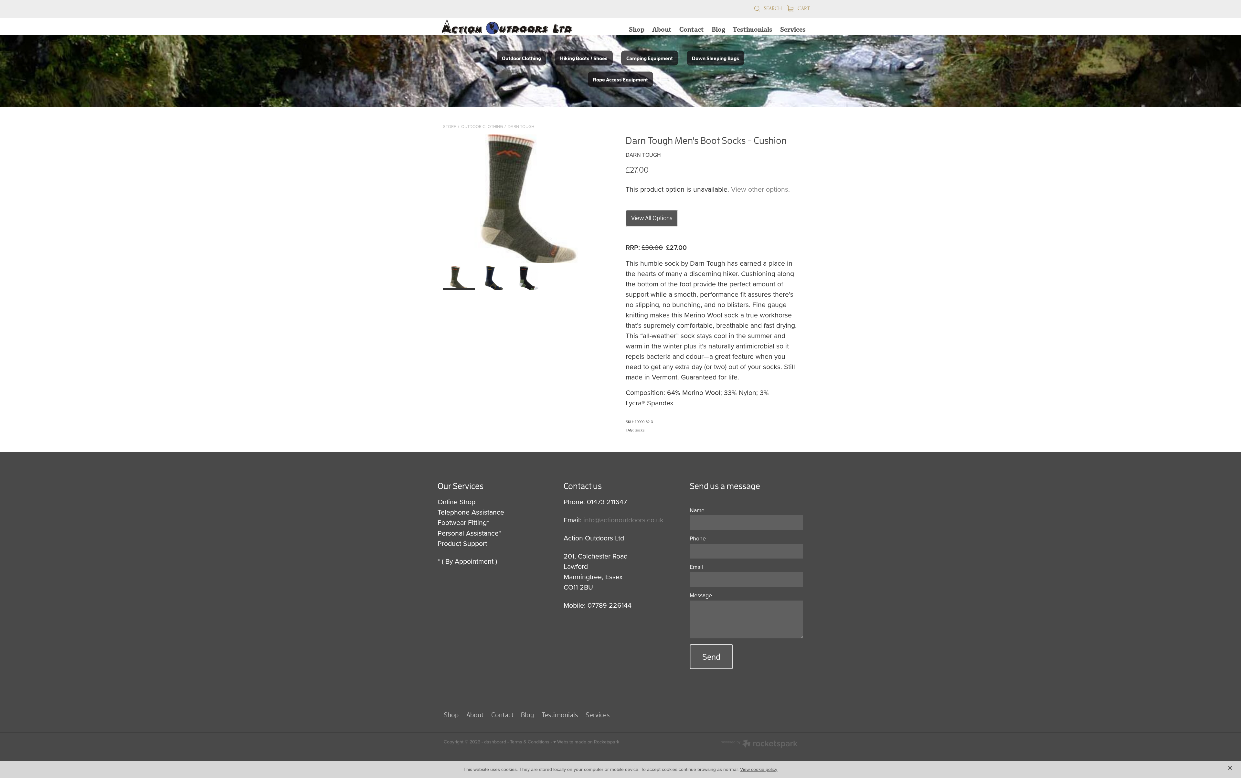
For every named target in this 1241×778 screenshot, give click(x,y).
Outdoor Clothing (482, 126)
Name (697, 510)
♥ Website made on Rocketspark (586, 742)
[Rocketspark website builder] (759, 744)
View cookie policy (758, 769)
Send (711, 656)
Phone (698, 538)
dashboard (495, 742)
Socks (640, 430)
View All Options (651, 217)
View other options (759, 189)
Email (696, 567)
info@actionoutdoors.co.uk (623, 520)
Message (701, 595)
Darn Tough (521, 126)
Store (449, 126)
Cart (803, 8)
